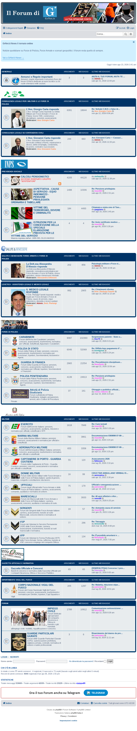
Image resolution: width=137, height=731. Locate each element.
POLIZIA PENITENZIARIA (34, 376)
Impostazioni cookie (68, 721)
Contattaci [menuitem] (84, 703)
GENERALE (7, 72)
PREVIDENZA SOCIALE (12, 171)
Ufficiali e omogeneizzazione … (106, 485)
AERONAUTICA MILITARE (33, 447)
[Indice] (68, 13)
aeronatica (99, 475)
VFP (22, 535)
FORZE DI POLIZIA (10, 332)
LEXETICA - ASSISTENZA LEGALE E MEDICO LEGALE (25, 284)
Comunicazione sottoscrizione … (107, 608)
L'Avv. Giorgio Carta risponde (42, 109)
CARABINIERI (26, 337)
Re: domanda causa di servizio (106, 508)
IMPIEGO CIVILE (53, 610)
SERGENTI (26, 508)
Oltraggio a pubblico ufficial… (106, 390)
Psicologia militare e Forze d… (106, 264)
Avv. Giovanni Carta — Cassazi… (107, 138)
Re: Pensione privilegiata (103, 189)
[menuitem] (29, 28)
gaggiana (98, 209)
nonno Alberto (101, 392)
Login (4, 657)
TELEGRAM (98, 692)
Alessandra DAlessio (47, 277)
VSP (22, 522)
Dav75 (97, 339)
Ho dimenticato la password (81, 661)
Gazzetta (98, 570)
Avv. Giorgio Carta (45, 120)
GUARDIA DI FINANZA (33, 362)
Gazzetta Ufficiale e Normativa (18, 563)
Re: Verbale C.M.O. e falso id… (106, 109)
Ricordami (99, 661)
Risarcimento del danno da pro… (107, 633)
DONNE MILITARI (30, 473)
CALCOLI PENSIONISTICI (35, 176)
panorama (99, 487)
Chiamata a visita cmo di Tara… (106, 207)
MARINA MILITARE (28, 436)
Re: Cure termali (99, 424)
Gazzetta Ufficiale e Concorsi (27, 568)
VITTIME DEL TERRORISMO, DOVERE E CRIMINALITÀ (46, 210)
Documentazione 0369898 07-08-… (108, 436)
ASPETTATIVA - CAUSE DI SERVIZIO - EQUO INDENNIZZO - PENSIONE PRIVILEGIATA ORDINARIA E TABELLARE (35, 196)
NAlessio (98, 461)
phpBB (58, 710)
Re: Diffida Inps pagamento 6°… (107, 348)
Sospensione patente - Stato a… (107, 337)
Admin (97, 79)
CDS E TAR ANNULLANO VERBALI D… (110, 473)
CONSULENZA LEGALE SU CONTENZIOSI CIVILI (23, 133)
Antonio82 (99, 524)
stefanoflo (99, 176)
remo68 (97, 498)
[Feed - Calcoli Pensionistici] (59, 183)
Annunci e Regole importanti (37, 76)
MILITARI (5, 419)
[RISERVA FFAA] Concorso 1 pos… (108, 568)
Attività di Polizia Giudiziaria (39, 391)
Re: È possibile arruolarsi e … (105, 535)
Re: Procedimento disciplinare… (107, 362)
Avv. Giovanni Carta (46, 149)
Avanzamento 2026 (101, 459)
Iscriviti (14, 657)
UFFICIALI (26, 485)
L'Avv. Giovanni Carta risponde (43, 138)
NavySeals (99, 364)
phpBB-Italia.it (77, 713)
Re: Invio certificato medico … (106, 222)
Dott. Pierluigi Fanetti (104, 291)
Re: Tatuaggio (98, 522)
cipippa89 (80, 683)
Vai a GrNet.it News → (13, 58)
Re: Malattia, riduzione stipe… (106, 585)
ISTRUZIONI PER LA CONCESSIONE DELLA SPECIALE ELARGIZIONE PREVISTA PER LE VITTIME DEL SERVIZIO (35, 229)
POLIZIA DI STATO (28, 348)
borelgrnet (99, 350)
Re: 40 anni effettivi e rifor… (105, 496)
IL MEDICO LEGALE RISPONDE (37, 291)
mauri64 (98, 191)
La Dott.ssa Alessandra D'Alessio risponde (39, 265)
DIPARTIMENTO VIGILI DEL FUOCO (17, 580)
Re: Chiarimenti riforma (103, 289)
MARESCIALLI (29, 496)
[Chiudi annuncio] (133, 42)
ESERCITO (27, 424)
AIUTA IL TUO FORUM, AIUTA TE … (108, 76)
